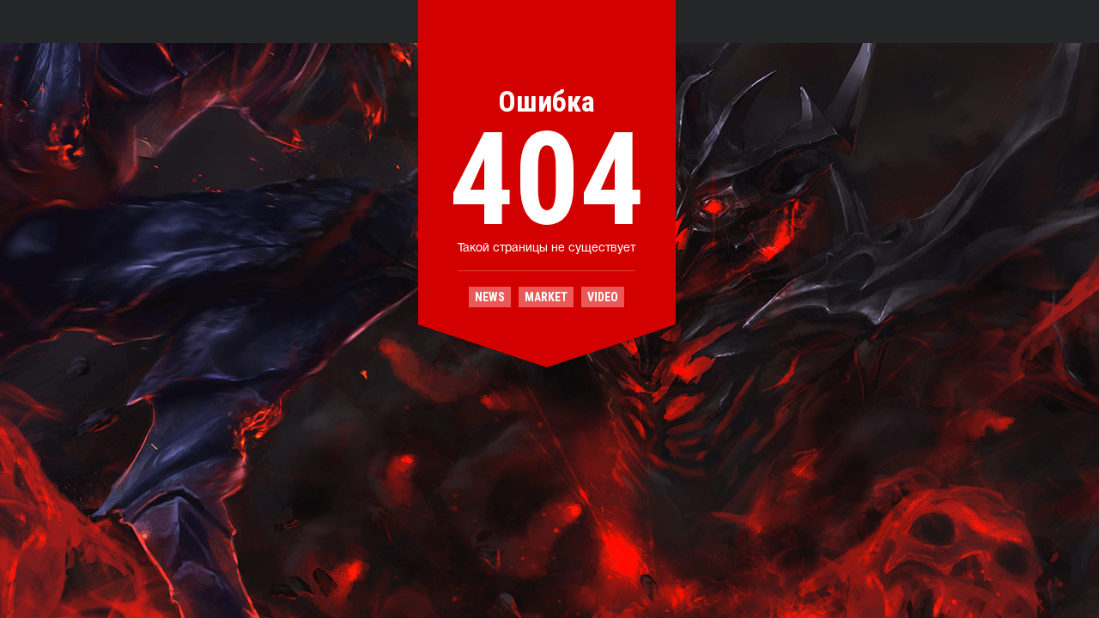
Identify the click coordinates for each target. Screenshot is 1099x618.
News (490, 297)
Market (546, 297)
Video (602, 297)
